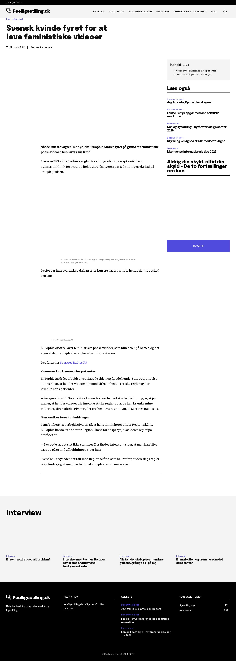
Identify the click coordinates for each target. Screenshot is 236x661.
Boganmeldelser (175, 99)
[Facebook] (9, 62)
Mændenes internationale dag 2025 (191, 151)
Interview (10, 556)
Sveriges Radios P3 (73, 362)
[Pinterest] (24, 62)
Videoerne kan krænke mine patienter (196, 70)
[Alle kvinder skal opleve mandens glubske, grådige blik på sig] (146, 536)
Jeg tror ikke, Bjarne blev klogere (189, 102)
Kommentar (173, 123)
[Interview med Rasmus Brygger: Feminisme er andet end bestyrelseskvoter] (89, 536)
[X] (17, 62)
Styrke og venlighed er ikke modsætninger (196, 141)
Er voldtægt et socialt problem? (28, 559)
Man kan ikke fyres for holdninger (194, 74)
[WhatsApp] (31, 62)
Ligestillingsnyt (14, 19)
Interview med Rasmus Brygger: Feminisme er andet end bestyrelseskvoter (84, 563)
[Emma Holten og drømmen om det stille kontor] (203, 536)
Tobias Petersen (41, 47)
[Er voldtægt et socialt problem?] (33, 536)
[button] (225, 11)
